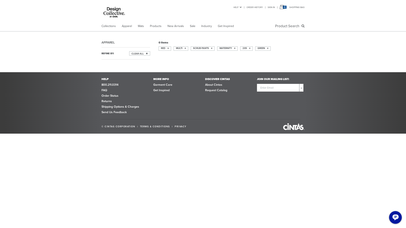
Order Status (110, 96)
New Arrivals (175, 26)
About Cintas (213, 85)
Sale (192, 26)
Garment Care (162, 85)
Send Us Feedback (114, 112)
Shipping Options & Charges (120, 106)
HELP (236, 7)
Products (156, 26)
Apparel (127, 26)
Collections (109, 26)
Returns (107, 101)
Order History (255, 7)
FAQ (104, 90)
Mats (141, 26)
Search (288, 26)
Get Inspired (226, 26)
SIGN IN (271, 7)
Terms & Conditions (155, 126)
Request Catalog (216, 90)
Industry (206, 26)
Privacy (181, 126)
